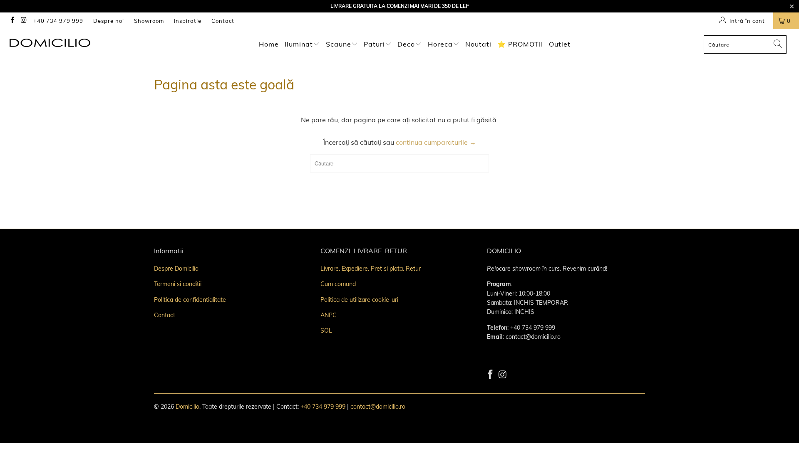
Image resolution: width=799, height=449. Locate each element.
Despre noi (108, 20)
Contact (222, 20)
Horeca (440, 44)
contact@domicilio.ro (377, 406)
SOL (326, 330)
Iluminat (299, 44)
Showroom (149, 20)
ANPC (328, 315)
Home (269, 44)
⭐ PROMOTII (520, 44)
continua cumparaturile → (436, 142)
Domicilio (187, 406)
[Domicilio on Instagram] (24, 20)
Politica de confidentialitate (190, 299)
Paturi (374, 44)
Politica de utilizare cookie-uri (359, 299)
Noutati (478, 44)
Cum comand (338, 284)
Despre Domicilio (176, 268)
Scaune (338, 44)
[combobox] (745, 44)
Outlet (560, 44)
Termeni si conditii (177, 284)
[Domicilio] (68, 42)
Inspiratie (187, 20)
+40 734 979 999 (58, 20)
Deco (407, 44)
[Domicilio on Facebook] (13, 20)
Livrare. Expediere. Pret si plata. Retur (370, 268)
